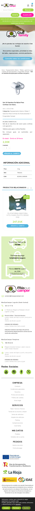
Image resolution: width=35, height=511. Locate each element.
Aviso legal (17, 400)
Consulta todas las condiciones (17, 59)
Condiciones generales (17, 389)
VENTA (15, 15)
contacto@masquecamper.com (14, 296)
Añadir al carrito (12, 154)
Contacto (17, 386)
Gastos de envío (17, 445)
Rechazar (16, 508)
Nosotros (17, 392)
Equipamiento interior (12, 70)
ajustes (18, 504)
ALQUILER (27, 15)
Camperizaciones (17, 423)
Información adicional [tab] (16, 162)
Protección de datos (17, 395)
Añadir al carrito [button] (17, 226)
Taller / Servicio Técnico (17, 409)
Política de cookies (17, 398)
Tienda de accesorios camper (17, 412)
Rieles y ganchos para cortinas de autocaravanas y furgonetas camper (17, 113)
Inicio (3, 70)
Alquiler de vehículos (17, 417)
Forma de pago (17, 448)
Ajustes (26, 508)
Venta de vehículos (17, 414)
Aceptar (6, 508)
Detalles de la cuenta (17, 437)
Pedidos (17, 434)
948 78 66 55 (9, 343)
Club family (17, 426)
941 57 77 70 (9, 306)
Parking (17, 420)
